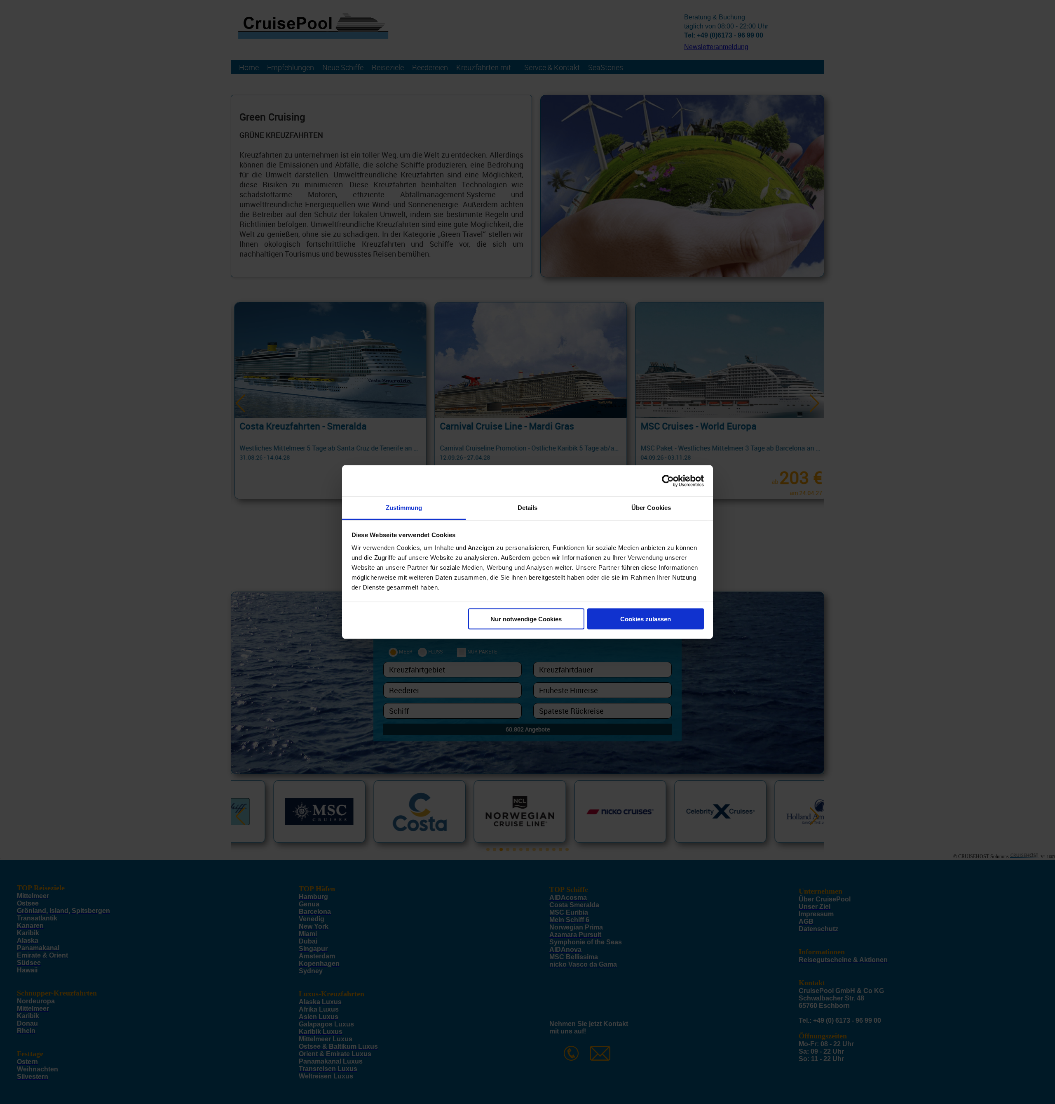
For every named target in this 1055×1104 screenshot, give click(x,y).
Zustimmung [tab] (404, 507)
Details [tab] (528, 507)
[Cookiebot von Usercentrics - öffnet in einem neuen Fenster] (668, 480)
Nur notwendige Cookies (526, 618)
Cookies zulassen (645, 618)
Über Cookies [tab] (651, 507)
